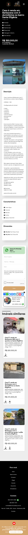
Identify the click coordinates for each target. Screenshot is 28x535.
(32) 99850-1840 (17, 304)
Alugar (13, 480)
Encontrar (13, 485)
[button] (6, 71)
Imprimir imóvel (20, 292)
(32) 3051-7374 (13, 502)
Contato (13, 511)
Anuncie (13, 483)
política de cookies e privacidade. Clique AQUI (12, 529)
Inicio (13, 471)
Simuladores (13, 488)
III (23, 4)
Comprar (13, 477)
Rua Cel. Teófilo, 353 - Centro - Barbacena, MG (13, 508)
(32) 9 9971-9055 (12, 499)
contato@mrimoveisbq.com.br (13, 505)
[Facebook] (14, 523)
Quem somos (13, 474)
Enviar (14, 288)
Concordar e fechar (16, 532)
